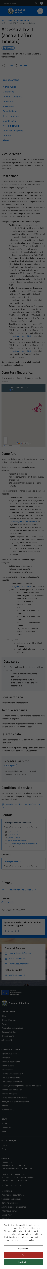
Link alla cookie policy (25, 1240)
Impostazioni (23, 1248)
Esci (23, 1255)
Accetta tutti (23, 1262)
